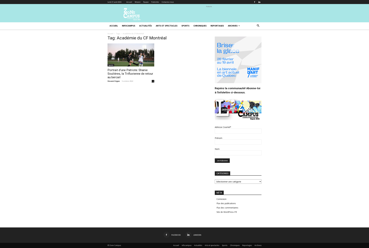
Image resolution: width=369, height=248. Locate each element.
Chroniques (200, 25)
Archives (233, 25)
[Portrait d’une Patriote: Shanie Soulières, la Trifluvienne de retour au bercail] (131, 54)
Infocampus (128, 25)
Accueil (129, 2)
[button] (258, 26)
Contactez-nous (168, 2)
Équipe (146, 2)
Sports (185, 25)
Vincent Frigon (114, 81)
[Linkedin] (259, 2)
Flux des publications (226, 203)
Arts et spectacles (166, 25)
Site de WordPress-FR (226, 212)
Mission (138, 2)
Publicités (155, 2)
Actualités (145, 25)
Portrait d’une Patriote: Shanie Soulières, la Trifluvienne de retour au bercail (130, 73)
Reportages (217, 25)
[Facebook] (254, 2)
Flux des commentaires (227, 207)
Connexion (221, 199)
